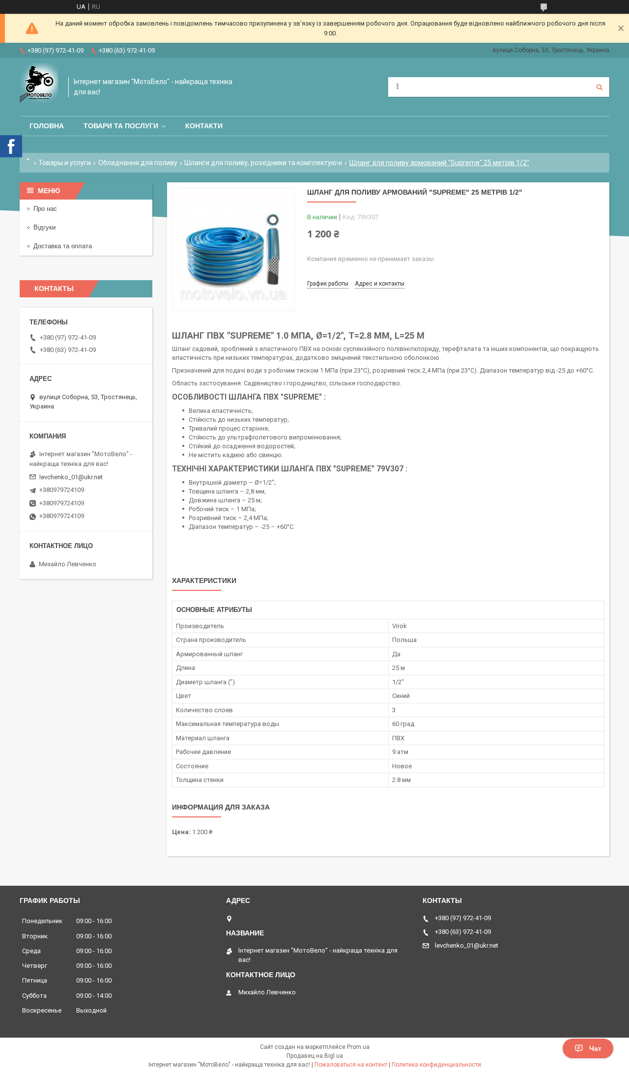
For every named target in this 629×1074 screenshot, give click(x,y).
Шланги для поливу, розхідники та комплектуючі (263, 163)
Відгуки (44, 227)
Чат (595, 1048)
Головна (46, 126)
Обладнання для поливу (137, 163)
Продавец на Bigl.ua (314, 1055)
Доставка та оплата (62, 246)
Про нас (45, 208)
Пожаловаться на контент (350, 1064)
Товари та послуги (121, 126)
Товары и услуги (64, 163)
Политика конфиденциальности (436, 1064)
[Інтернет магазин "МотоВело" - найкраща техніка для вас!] (39, 87)
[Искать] (599, 87)
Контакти (204, 126)
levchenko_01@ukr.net (71, 477)
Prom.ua (358, 1047)
